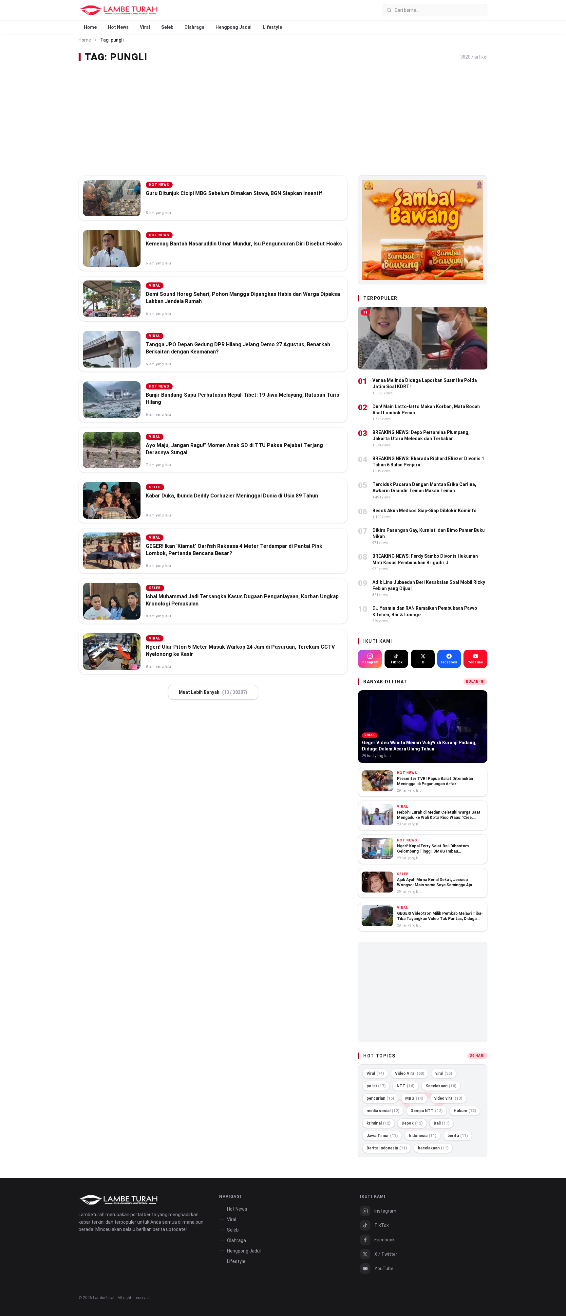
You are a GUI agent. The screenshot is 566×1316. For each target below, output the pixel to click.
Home (90, 27)
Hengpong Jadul (234, 27)
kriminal (378, 1123)
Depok (412, 1123)
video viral (448, 1098)
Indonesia (422, 1135)
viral (443, 1073)
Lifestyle (272, 27)
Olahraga (194, 27)
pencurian (380, 1098)
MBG (414, 1098)
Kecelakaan (440, 1086)
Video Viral (409, 1073)
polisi (376, 1086)
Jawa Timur (382, 1135)
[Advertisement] (283, 119)
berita (457, 1135)
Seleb (167, 27)
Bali (441, 1123)
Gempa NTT (426, 1111)
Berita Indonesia (387, 1148)
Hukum (465, 1111)
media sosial (383, 1111)
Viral (145, 27)
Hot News (118, 27)
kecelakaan (433, 1148)
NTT (405, 1086)
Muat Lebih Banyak (213, 692)
